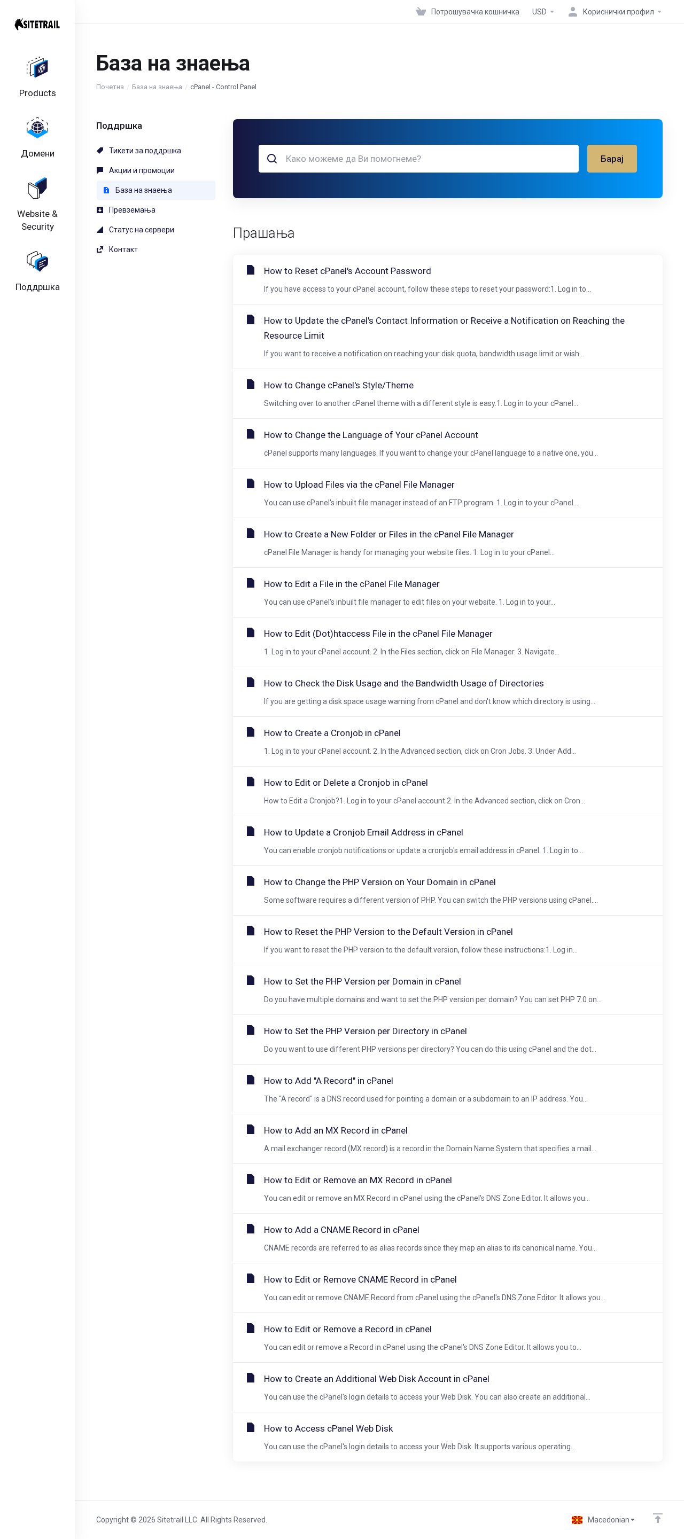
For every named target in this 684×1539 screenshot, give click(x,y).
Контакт (122, 249)
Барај (612, 158)
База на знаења (157, 87)
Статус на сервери (140, 229)
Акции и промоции (141, 170)
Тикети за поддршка (144, 150)
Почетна (110, 87)
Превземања (131, 210)
